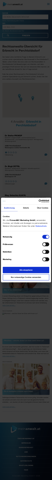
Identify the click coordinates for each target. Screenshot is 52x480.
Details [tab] (26, 208)
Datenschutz (41, 226)
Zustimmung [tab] (9, 208)
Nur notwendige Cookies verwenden (26, 277)
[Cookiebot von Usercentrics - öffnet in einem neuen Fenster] (38, 201)
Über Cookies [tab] (42, 208)
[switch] (45, 244)
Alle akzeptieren (26, 270)
